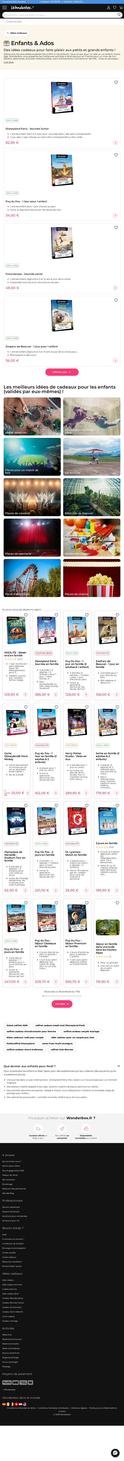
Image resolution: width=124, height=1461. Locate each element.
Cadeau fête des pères (12, 1298)
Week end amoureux (12, 1339)
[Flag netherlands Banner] (20, 1404)
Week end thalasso (11, 1348)
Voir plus (60, 1003)
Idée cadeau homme (12, 1284)
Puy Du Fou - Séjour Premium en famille (75, 943)
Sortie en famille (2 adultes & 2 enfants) (107, 756)
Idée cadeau (8, 1280)
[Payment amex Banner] (23, 1384)
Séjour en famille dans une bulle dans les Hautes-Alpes (106, 948)
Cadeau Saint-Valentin (12, 1312)
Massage (6, 1366)
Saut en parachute (10, 1353)
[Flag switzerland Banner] (16, 1404)
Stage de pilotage (10, 1357)
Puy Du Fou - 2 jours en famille (45, 853)
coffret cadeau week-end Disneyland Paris (60, 1025)
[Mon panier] (121, 7)
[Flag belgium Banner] (12, 1404)
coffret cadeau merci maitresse (25, 1049)
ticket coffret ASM (17, 1025)
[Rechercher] (119, 15)
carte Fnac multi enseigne (57, 1043)
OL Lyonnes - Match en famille (76, 853)
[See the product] (115, 143)
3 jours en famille (106, 843)
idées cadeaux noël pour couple (25, 1037)
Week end (6, 1335)
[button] (115, 1453)
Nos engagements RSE (13, 1170)
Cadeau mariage (10, 1321)
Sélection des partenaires (14, 1189)
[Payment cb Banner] (15, 1384)
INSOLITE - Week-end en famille (15, 654)
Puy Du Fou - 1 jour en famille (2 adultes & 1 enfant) (77, 664)
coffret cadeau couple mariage (81, 1031)
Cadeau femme (9, 1289)
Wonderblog (8, 1193)
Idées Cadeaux (18, 33)
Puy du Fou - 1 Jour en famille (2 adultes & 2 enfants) (46, 758)
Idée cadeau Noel (10, 1294)
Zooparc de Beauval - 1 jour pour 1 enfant (32, 346)
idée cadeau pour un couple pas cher (73, 1037)
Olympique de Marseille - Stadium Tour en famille (15, 856)
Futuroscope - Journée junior (24, 274)
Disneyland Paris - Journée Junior (27, 128)
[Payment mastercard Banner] (30, 1384)
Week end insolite (10, 1344)
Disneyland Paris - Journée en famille (47, 662)
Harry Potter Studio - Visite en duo (76, 756)
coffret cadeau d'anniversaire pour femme (31, 1031)
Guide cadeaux (9, 1257)
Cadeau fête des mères (13, 1303)
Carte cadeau (8, 1316)
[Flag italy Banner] (8, 1404)
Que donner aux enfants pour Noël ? (30, 1066)
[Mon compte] (108, 7)
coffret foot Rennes (62, 1049)
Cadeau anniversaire (11, 1307)
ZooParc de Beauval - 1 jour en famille (107, 664)
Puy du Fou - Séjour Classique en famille (45, 943)
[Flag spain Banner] (4, 1404)
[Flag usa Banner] (24, 1404)
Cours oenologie (10, 1362)
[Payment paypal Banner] (7, 1384)
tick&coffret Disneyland (20, 1043)
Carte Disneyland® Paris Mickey (16, 756)
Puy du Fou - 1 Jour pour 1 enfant (26, 201)
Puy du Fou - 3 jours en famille (14, 950)
